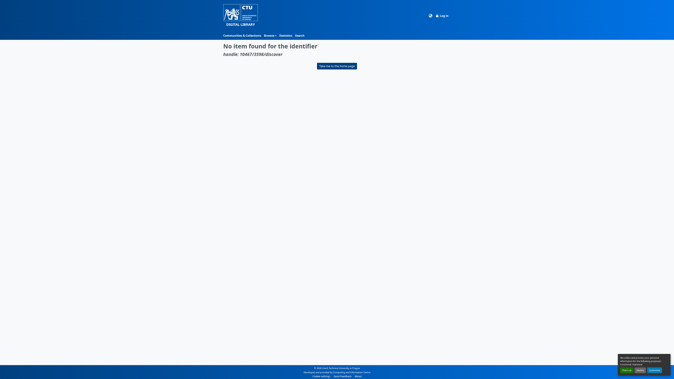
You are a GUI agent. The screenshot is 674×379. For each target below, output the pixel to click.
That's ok (627, 370)
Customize (654, 370)
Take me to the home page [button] (337, 66)
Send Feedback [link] (342, 376)
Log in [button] (444, 16)
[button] (240, 15)
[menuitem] (270, 35)
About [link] (358, 376)
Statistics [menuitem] (285, 36)
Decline (640, 370)
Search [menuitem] (300, 36)
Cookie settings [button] (321, 376)
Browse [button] (269, 36)
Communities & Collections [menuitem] (242, 36)
